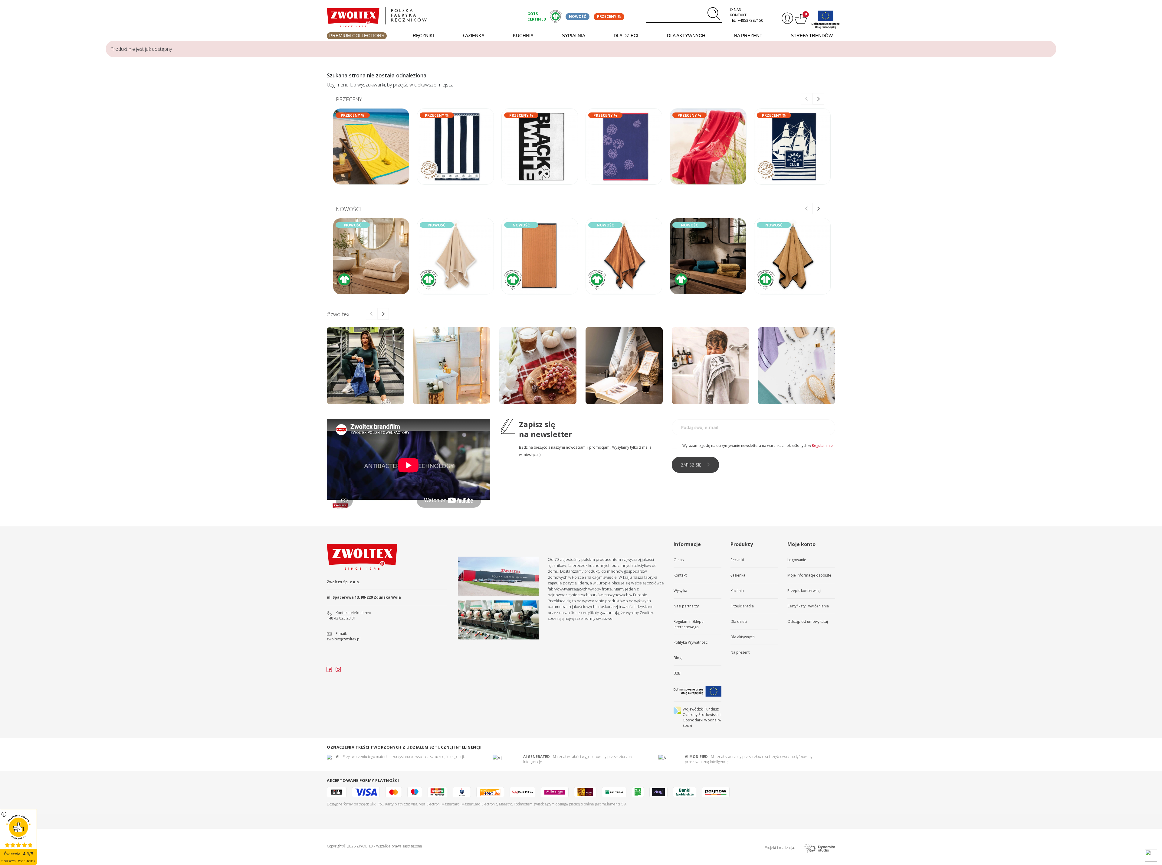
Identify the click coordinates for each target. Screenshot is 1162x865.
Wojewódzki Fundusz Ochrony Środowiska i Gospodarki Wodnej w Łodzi (702, 717)
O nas (735, 9)
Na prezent (748, 35)
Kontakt (738, 15)
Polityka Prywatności (691, 642)
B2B (677, 673)
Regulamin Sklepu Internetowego (689, 624)
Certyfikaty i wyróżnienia (808, 606)
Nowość (577, 16)
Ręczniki (423, 35)
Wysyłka (680, 590)
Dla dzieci (626, 35)
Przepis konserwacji (804, 590)
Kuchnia (523, 35)
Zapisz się (691, 465)
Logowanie (796, 559)
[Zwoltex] (423, 15)
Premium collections (356, 35)
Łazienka (473, 35)
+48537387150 (750, 20)
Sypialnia (573, 35)
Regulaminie (822, 445)
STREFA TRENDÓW (812, 35)
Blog (677, 657)
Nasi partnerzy (686, 606)
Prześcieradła (742, 606)
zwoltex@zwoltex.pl (343, 639)
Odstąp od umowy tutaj (807, 621)
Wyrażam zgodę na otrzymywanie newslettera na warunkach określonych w (757, 445)
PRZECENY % (609, 16)
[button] (818, 99)
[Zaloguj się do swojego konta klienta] (786, 18)
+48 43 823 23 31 (341, 618)
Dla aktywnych (686, 35)
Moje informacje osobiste (809, 575)
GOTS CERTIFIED (536, 16)
